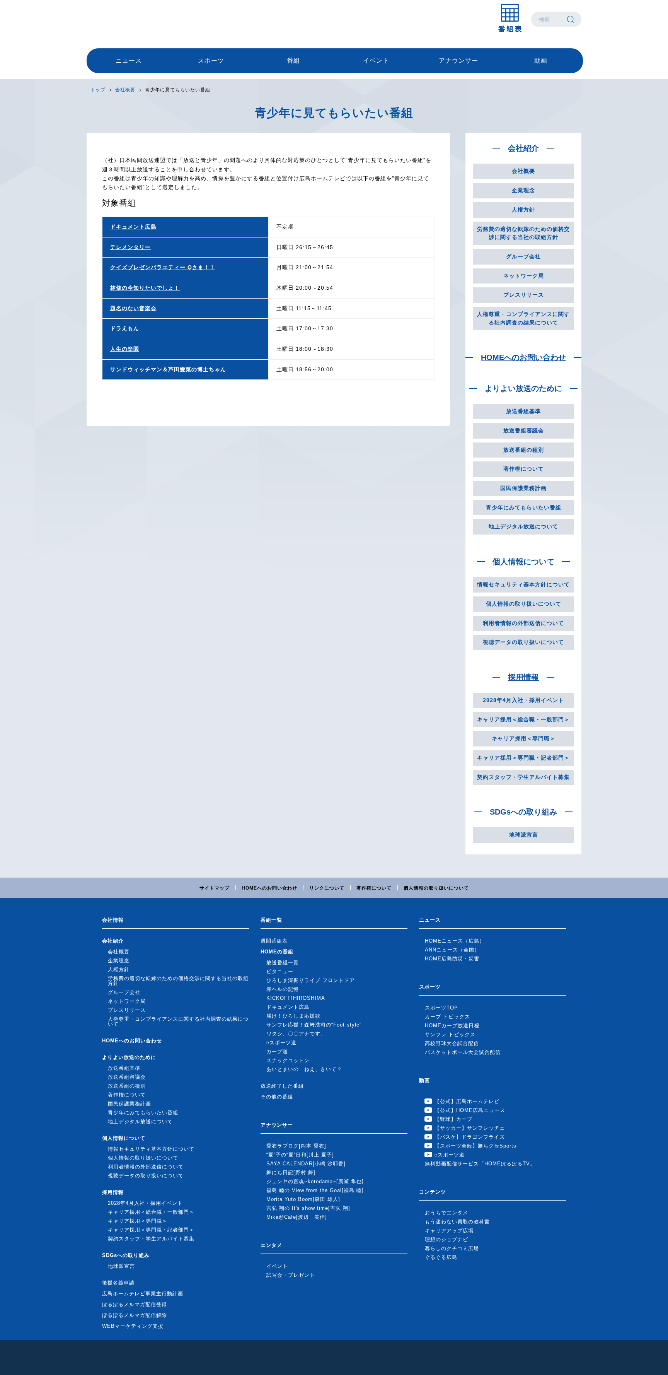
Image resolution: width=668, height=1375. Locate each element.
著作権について (523, 469)
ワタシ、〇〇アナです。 (296, 1033)
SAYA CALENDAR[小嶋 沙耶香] (306, 1163)
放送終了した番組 (282, 1085)
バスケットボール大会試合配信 (463, 1052)
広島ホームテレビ (127, 19)
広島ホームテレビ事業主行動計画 (142, 1293)
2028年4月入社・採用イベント (523, 700)
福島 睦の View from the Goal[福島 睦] (315, 1190)
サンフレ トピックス (450, 1034)
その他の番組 (277, 1096)
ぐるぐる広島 (441, 1257)
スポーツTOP (441, 1007)
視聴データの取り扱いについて (523, 642)
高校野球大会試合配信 (452, 1043)
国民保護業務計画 (523, 488)
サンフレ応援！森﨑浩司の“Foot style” (313, 1024)
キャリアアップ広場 (449, 1230)
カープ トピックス (447, 1016)
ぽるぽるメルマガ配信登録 (134, 1304)
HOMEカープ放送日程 (452, 1025)
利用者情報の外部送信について (523, 623)
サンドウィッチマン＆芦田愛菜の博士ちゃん (168, 369)
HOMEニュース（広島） (455, 940)
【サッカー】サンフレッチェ (470, 1128)
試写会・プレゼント (290, 1275)
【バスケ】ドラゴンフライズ (470, 1136)
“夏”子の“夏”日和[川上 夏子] (300, 1154)
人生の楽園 (124, 349)
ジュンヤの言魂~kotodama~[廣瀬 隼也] (315, 1181)
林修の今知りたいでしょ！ (145, 288)
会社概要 (125, 89)
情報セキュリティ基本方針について (523, 584)
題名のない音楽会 (133, 308)
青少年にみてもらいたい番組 (523, 507)
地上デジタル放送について (523, 526)
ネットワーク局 (523, 276)
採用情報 (523, 677)
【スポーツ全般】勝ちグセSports (475, 1145)
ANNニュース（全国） (452, 949)
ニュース (129, 60)
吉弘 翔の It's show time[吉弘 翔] (308, 1208)
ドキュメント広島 (133, 227)
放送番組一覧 (282, 962)
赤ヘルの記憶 (282, 989)
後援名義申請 (118, 1282)
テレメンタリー (130, 247)
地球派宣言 (523, 835)
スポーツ (211, 60)
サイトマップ (214, 888)
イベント (376, 60)
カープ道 (277, 1051)
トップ (98, 89)
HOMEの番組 (277, 951)
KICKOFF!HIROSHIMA (295, 998)
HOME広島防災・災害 (452, 958)
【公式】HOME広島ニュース (470, 1110)
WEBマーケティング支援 (133, 1326)
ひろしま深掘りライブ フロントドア (310, 980)
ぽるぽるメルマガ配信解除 (134, 1315)
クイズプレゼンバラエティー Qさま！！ (162, 267)
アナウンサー (458, 60)
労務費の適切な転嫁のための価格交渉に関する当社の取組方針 (523, 233)
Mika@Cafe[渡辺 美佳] (296, 1217)
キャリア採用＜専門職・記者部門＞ (523, 758)
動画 (540, 60)
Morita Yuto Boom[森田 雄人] (303, 1199)
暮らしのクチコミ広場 (452, 1248)
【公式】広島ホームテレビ (467, 1101)
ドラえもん (124, 328)
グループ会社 (523, 256)
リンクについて (326, 888)
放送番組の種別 (523, 450)
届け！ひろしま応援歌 (293, 1015)
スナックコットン (288, 1060)
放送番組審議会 (523, 430)
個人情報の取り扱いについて (523, 604)
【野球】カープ (453, 1119)
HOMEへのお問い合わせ (523, 357)
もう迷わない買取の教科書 (457, 1221)
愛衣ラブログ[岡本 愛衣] (296, 1145)
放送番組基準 (523, 411)
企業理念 (523, 190)
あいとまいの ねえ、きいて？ (304, 1069)
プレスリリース (523, 295)
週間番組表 (274, 940)
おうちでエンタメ (446, 1212)
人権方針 (523, 210)
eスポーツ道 (281, 1042)
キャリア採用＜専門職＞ (524, 738)
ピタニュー (279, 971)
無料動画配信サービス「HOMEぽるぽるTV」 (480, 1163)
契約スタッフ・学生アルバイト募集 (523, 777)
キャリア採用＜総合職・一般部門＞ (523, 719)
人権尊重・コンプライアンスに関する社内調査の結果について (523, 318)
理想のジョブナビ (446, 1239)
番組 (293, 60)
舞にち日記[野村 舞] (290, 1172)
